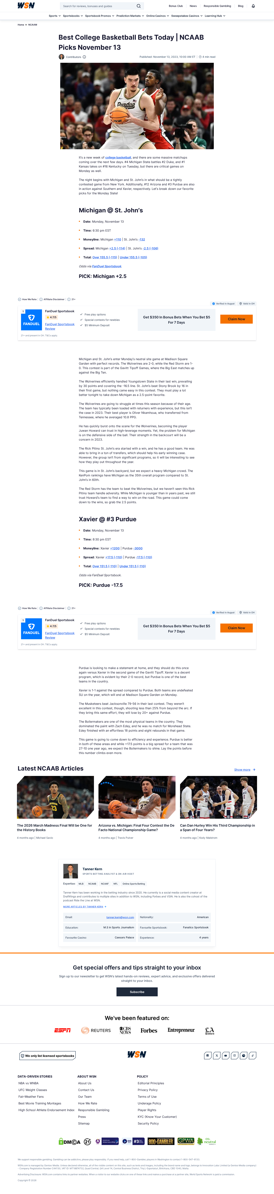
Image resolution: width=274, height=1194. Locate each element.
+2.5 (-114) (117, 248)
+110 (117, 239)
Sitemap (84, 1123)
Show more (242, 769)
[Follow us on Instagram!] (234, 1055)
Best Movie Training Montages (39, 1103)
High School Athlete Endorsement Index (46, 1110)
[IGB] (106, 1141)
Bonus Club (176, 5)
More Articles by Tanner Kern (83, 906)
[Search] (138, 6)
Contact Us (86, 1090)
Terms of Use (147, 1096)
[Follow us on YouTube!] (225, 1055)
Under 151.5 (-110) (132, 566)
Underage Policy (149, 1103)
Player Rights (147, 1110)
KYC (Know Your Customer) (157, 1117)
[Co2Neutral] (206, 1141)
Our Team (85, 1096)
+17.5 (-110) (113, 557)
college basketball (118, 157)
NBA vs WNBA (28, 1083)
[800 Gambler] (161, 1141)
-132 (141, 239)
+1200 (115, 548)
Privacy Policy (148, 1090)
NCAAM (32, 24)
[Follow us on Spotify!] (243, 1055)
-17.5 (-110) (144, 557)
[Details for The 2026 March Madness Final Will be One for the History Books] (55, 797)
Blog (240, 5)
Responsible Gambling (217, 5)
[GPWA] (185, 1141)
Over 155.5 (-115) (104, 257)
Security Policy (148, 1123)
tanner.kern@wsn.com (120, 917)
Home (21, 24)
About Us (84, 1083)
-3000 (138, 548)
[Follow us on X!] (217, 1055)
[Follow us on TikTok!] (252, 1055)
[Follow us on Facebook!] (208, 1055)
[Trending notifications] (253, 6)
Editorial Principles (151, 1083)
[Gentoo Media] (133, 1141)
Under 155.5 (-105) (133, 257)
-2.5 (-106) (150, 248)
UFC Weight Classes (32, 1090)
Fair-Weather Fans (31, 1096)
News (193, 5)
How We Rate (87, 1103)
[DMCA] (69, 1141)
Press (82, 1117)
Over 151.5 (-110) (104, 566)
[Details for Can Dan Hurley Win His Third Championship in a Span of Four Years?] (218, 797)
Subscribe (137, 992)
